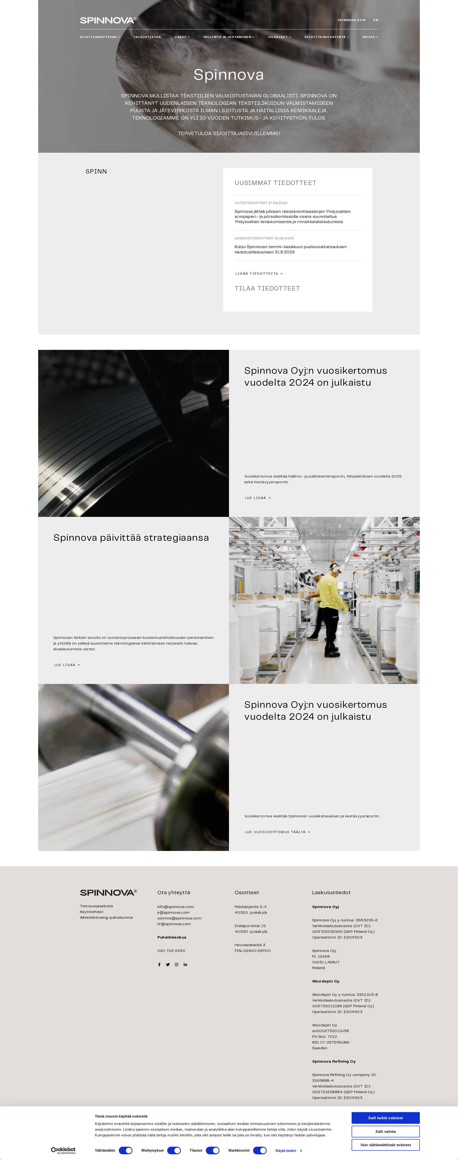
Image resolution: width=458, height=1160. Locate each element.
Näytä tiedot (286, 1151)
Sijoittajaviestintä (325, 37)
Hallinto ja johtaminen (227, 37)
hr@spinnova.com (174, 924)
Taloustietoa (147, 37)
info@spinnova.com (175, 907)
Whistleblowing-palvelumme (106, 917)
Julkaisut (278, 37)
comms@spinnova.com (179, 918)
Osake (181, 37)
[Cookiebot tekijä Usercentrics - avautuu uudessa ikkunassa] (63, 1150)
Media (369, 37)
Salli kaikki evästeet (385, 1118)
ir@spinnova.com (173, 912)
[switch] (174, 1150)
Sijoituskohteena (98, 37)
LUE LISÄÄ (255, 498)
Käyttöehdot (91, 912)
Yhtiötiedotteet (251, 203)
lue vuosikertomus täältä (275, 832)
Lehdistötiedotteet (254, 238)
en (375, 20)
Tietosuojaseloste (96, 906)
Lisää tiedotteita (257, 273)
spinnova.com (352, 20)
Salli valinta (385, 1131)
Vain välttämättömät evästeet (385, 1145)
